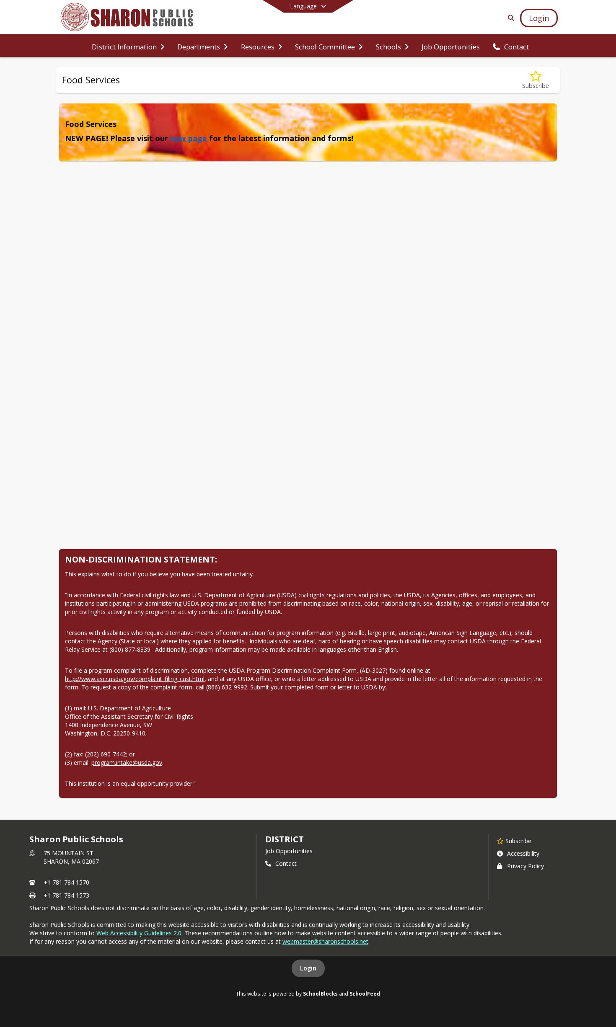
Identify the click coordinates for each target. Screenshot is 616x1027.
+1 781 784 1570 (66, 882)
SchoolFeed (364, 993)
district (284, 839)
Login (308, 968)
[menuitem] (128, 46)
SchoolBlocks (320, 993)
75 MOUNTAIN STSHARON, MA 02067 (71, 857)
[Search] (509, 18)
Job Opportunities (289, 851)
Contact (286, 863)
